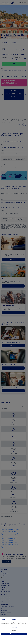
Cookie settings (14, 627)
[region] (14, 626)
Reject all (14, 630)
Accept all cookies (14, 633)
